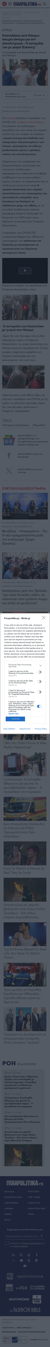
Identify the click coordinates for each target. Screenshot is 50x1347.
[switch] (39, 672)
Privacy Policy (41, 729)
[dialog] (25, 673)
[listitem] (25, 666)
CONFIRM (15, 719)
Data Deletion (9, 729)
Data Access (25, 729)
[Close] (44, 618)
